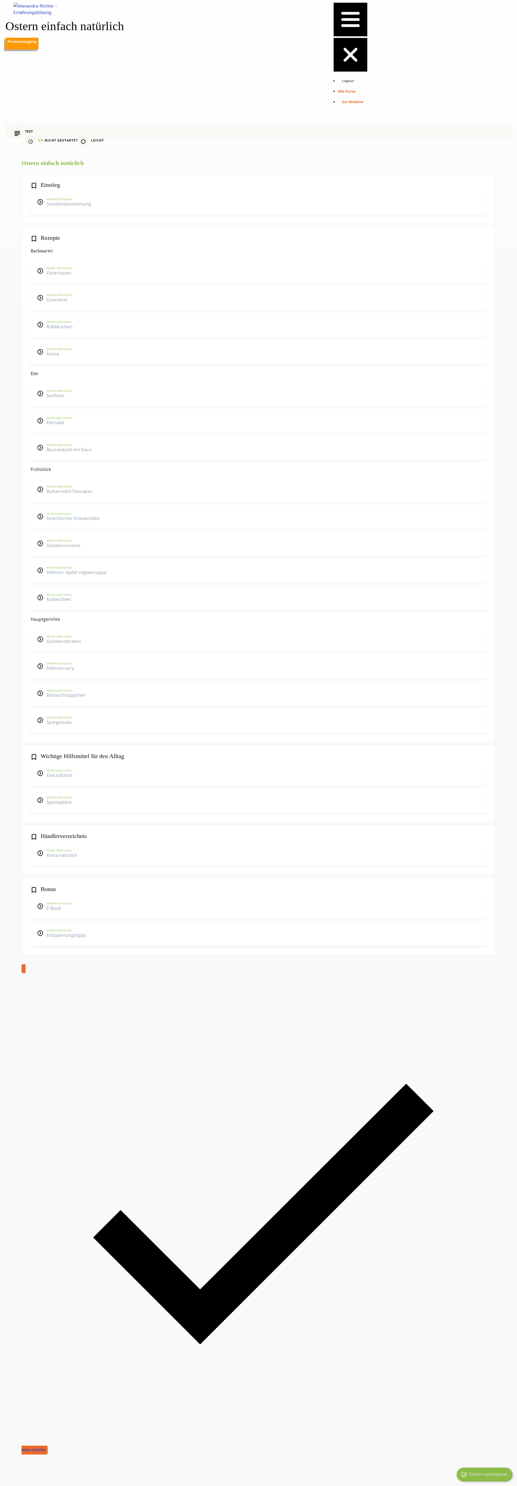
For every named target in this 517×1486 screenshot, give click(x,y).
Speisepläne (59, 802)
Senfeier (55, 395)
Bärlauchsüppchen (66, 695)
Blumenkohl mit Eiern (69, 449)
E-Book (54, 908)
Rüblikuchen (59, 326)
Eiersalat (55, 422)
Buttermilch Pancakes (69, 491)
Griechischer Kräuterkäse (73, 518)
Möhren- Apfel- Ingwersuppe (77, 572)
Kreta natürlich (62, 855)
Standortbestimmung (69, 204)
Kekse (53, 354)
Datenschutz (297, 1480)
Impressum (271, 1480)
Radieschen (59, 599)
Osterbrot (57, 300)
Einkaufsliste (60, 775)
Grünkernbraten (64, 641)
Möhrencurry (60, 668)
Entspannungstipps (66, 935)
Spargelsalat (59, 722)
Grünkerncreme (64, 545)
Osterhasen (59, 273)
